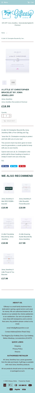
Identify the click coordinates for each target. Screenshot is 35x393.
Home (3, 33)
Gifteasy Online (12, 381)
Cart (32, 2)
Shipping (17, 346)
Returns (17, 352)
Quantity (4, 112)
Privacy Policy (17, 349)
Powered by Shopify (24, 381)
